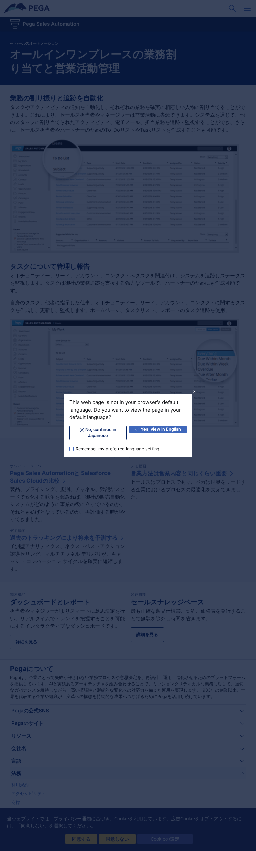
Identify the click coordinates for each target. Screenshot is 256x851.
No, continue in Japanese (100, 432)
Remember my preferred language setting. (118, 448)
